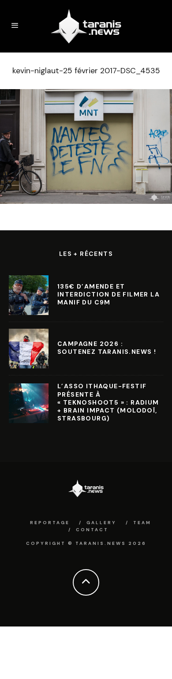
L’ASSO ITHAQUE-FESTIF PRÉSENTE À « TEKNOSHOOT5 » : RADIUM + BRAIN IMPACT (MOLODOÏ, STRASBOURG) (108, 402)
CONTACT (92, 530)
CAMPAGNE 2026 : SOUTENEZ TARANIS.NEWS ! (106, 348)
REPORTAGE (50, 522)
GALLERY (101, 522)
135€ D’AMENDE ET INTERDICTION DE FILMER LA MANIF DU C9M (108, 294)
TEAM (142, 522)
